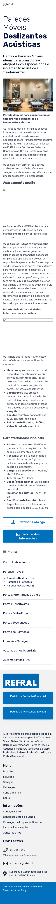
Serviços (8, 782)
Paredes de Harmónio (19, 581)
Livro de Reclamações (15, 827)
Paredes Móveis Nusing (20, 585)
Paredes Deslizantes (20, 578)
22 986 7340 (17, 849)
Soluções (8, 776)
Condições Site (12, 811)
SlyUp (23, 890)
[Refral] (8, 5)
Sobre (6, 797)
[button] (28, 522)
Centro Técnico (12, 792)
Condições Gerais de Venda (19, 816)
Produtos (8, 771)
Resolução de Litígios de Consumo (23, 822)
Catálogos (9, 787)
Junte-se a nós (12, 832)
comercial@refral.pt (21, 863)
